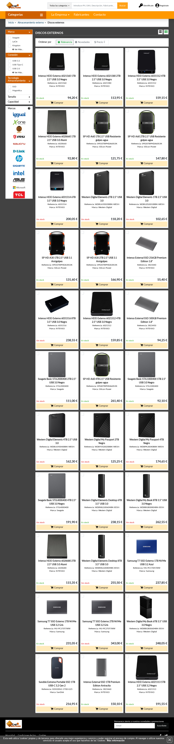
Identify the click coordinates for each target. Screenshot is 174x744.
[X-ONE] (19, 122)
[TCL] (19, 194)
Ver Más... (18, 49)
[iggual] (19, 115)
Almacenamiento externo (31, 23)
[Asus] (19, 180)
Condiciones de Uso (27, 735)
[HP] (19, 158)
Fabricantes (81, 14)
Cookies (42, 735)
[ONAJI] (19, 129)
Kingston (16, 45)
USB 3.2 (16, 61)
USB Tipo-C (17, 65)
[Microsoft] (19, 187)
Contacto (99, 14)
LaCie (14, 42)
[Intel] (19, 173)
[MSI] (19, 136)
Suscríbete (161, 726)
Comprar (58, 103)
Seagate (15, 38)
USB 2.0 (16, 69)
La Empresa (59, 14)
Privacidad (10, 735)
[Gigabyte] (19, 165)
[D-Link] (19, 151)
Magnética (17, 90)
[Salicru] (19, 144)
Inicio (11, 23)
